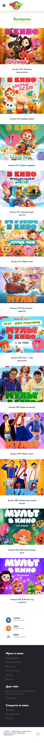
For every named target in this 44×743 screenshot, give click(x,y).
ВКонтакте (8, 619)
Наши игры (11, 667)
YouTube (8, 636)
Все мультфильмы (13, 662)
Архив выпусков (12, 658)
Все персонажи (12, 671)
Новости (9, 675)
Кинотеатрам (11, 698)
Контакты (10, 679)
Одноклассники (8, 628)
